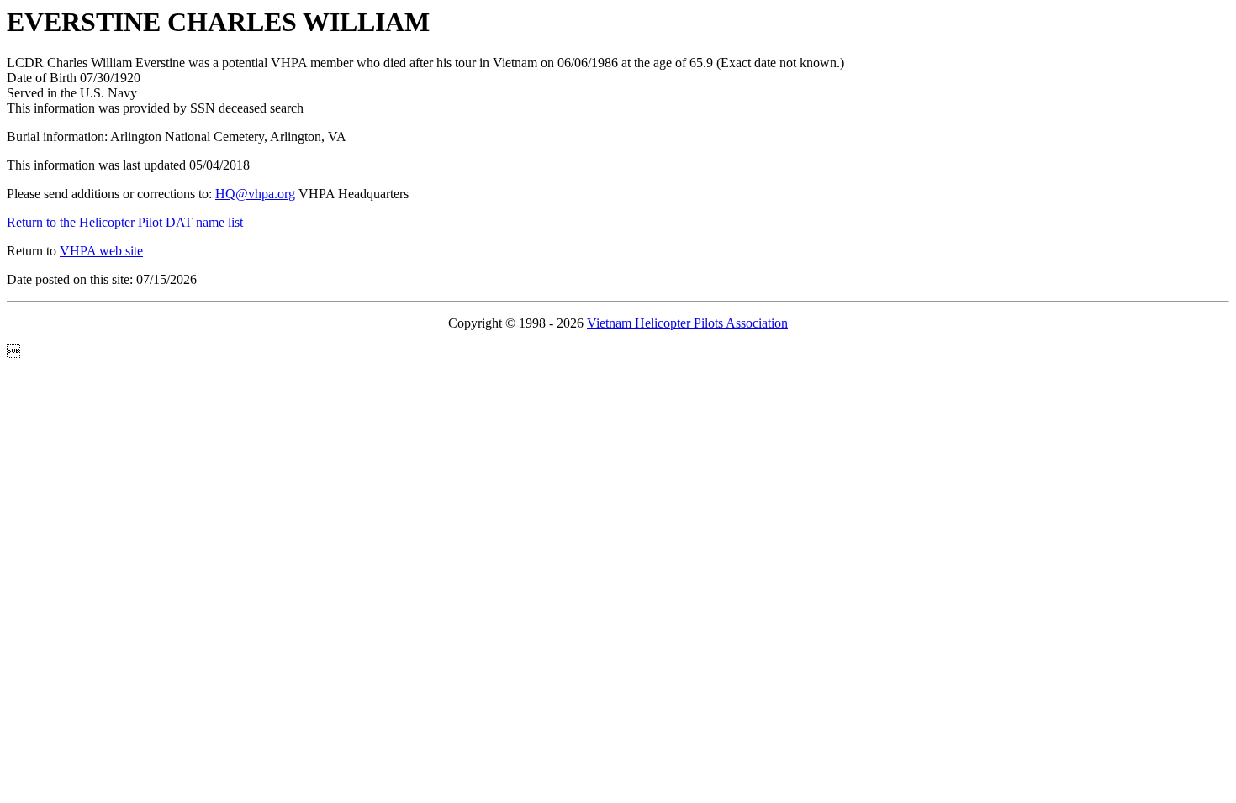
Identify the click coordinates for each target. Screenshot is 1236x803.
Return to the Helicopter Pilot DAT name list (125, 222)
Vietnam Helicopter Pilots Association (687, 323)
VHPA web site (101, 251)
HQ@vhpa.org (255, 193)
